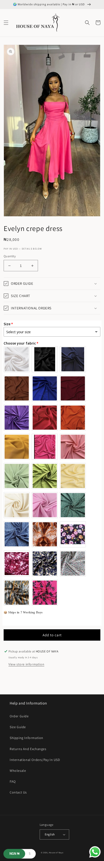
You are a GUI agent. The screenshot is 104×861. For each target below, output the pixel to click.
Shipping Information (26, 738)
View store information (26, 664)
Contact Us (18, 792)
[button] (6, 22)
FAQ (13, 781)
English (50, 834)
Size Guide (18, 727)
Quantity (10, 256)
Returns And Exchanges (28, 749)
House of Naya (56, 852)
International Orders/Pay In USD (35, 760)
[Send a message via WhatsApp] (95, 852)
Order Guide (19, 716)
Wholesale (18, 770)
